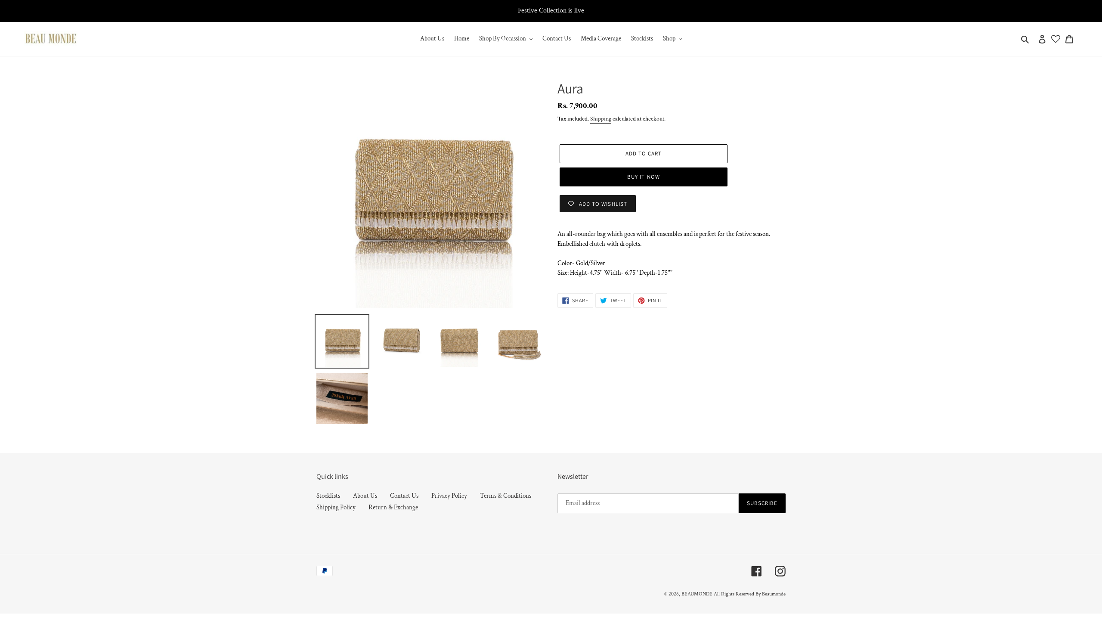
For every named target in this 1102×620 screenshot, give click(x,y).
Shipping (600, 119)
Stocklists (328, 496)
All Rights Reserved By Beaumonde (750, 594)
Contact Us (404, 496)
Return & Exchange (393, 507)
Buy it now (643, 176)
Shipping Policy (336, 507)
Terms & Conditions (505, 496)
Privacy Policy (449, 496)
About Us (365, 496)
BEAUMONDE (696, 594)
